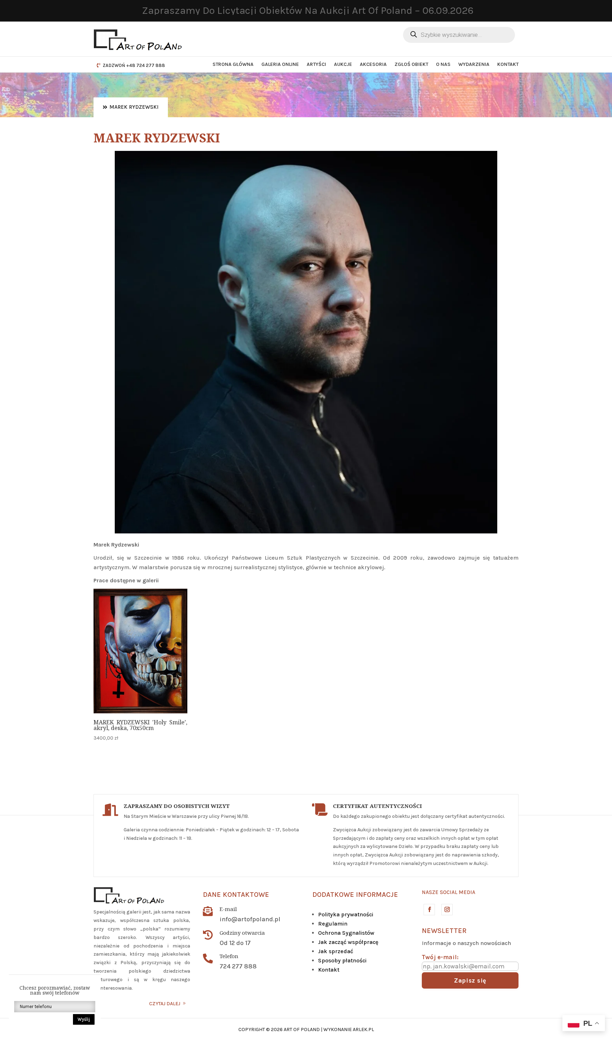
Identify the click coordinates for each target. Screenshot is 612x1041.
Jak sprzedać (335, 951)
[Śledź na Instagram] (447, 909)
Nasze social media (448, 892)
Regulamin (332, 923)
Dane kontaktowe (236, 894)
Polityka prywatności (345, 914)
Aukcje (343, 64)
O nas (443, 64)
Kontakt (507, 64)
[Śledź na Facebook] (429, 909)
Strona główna (233, 64)
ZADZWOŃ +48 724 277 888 (134, 65)
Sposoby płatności (342, 960)
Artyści (316, 64)
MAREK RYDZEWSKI (134, 107)
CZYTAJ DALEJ (164, 1004)
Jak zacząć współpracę (348, 942)
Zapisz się (470, 980)
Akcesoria (373, 64)
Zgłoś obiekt (411, 64)
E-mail (228, 908)
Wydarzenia (473, 64)
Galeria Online (280, 64)
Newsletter (444, 931)
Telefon (229, 956)
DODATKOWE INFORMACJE (355, 894)
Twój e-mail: (440, 957)
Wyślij (84, 1019)
